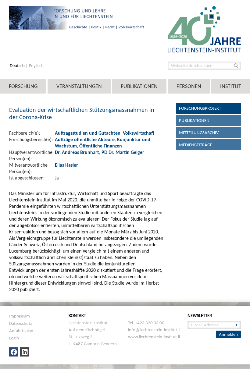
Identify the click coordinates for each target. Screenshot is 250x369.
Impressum (19, 316)
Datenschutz (20, 323)
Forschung (23, 86)
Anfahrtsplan (21, 330)
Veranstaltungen (79, 86)
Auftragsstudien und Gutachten (87, 133)
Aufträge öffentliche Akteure (85, 139)
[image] (204, 29)
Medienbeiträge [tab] (195, 144)
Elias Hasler (66, 165)
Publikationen (139, 86)
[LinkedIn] (24, 352)
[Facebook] (13, 352)
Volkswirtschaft (138, 133)
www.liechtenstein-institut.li (154, 336)
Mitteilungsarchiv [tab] (199, 132)
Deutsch (18, 65)
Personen (189, 86)
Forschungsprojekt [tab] (200, 108)
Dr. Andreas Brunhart (77, 152)
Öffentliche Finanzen (100, 146)
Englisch (36, 65)
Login (14, 338)
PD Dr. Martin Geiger (123, 152)
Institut (230, 86)
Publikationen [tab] (194, 120)
